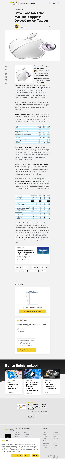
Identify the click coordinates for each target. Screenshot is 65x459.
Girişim (26, 436)
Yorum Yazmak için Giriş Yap (32, 311)
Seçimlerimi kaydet (26, 350)
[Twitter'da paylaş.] (6, 77)
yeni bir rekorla (23, 237)
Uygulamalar (11, 380)
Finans (25, 267)
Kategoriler (22, 3)
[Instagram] (54, 455)
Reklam (45, 441)
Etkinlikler (33, 3)
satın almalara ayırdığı (40, 164)
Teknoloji (18, 9)
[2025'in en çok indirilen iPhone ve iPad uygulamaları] (13, 374)
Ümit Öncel (31, 417)
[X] (45, 455)
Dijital (25, 432)
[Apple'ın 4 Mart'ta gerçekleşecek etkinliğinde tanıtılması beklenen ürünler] (32, 374)
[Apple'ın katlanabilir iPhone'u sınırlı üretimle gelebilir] (51, 374)
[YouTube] (51, 455)
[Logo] (13, 3)
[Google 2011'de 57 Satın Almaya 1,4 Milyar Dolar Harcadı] (21, 406)
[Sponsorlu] (43, 250)
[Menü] (6, 3)
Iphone (42, 267)
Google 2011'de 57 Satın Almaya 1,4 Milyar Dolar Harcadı (37, 407)
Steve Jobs (34, 271)
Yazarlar (45, 434)
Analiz (17, 267)
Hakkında (45, 432)
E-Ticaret (26, 434)
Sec (43, 271)
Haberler (17, 432)
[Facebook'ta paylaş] (6, 74)
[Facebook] (54, 458)
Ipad (24, 271)
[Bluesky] (57, 455)
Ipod (17, 271)
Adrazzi (18, 261)
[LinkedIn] (48, 455)
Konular (27, 3)
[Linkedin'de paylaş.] (6, 80)
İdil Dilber (47, 392)
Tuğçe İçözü (10, 392)
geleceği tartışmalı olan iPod (25, 181)
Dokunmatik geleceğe (22, 114)
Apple (34, 267)
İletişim (45, 447)
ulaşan (46, 66)
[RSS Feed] (57, 458)
